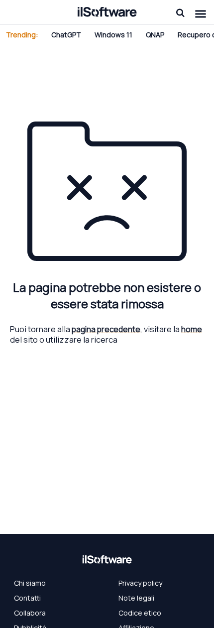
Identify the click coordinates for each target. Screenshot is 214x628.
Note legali (136, 598)
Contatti (27, 598)
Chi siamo (30, 583)
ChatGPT (66, 34)
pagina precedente (106, 329)
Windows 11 (113, 34)
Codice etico (139, 613)
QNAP (155, 34)
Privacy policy (140, 583)
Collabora (30, 613)
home (191, 329)
